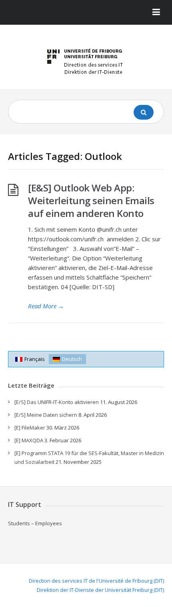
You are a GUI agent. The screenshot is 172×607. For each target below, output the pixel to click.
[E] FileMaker (29, 427)
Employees (48, 523)
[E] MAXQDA (28, 440)
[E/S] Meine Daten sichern (45, 414)
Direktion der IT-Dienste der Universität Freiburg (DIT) (100, 589)
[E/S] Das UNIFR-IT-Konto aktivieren (56, 402)
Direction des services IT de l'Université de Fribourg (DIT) (96, 580)
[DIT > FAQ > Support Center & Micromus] (86, 60)
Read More (46, 306)
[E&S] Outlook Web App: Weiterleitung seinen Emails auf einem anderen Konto (91, 200)
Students (19, 523)
